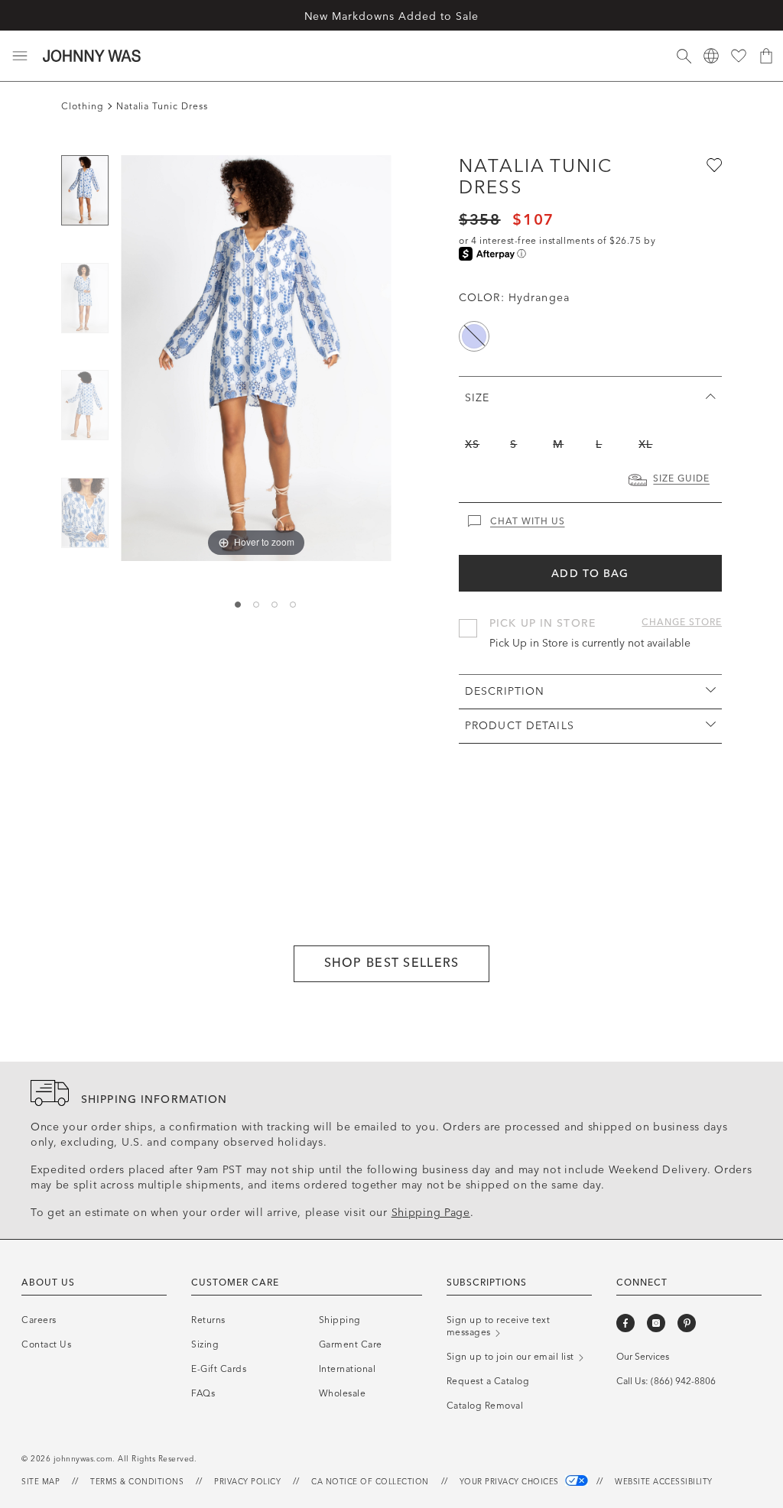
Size (477, 397)
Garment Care (350, 1344)
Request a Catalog (488, 1381)
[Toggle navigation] (20, 56)
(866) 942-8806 (683, 1381)
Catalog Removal (485, 1405)
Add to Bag (590, 573)
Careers (39, 1320)
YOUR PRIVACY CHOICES (511, 1482)
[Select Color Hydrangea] (474, 336)
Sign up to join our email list (512, 1356)
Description (504, 691)
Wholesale (342, 1393)
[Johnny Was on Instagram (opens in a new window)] (656, 1323)
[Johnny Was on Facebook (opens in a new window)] (625, 1323)
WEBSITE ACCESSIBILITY (664, 1482)
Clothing (82, 106)
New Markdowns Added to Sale (391, 16)
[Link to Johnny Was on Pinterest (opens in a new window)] (686, 1323)
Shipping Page (431, 1212)
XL (645, 444)
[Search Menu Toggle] (683, 55)
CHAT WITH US (527, 521)
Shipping (340, 1320)
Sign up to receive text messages (499, 1326)
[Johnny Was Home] (92, 56)
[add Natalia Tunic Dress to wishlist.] (712, 164)
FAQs (203, 1393)
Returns (208, 1320)
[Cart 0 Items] (766, 55)
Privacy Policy (247, 1482)
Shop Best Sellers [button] (392, 962)
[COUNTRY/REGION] (711, 55)
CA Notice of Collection (370, 1482)
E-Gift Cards (218, 1369)
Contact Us (46, 1344)
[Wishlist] (738, 55)
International (347, 1369)
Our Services (642, 1356)
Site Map (40, 1482)
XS (472, 444)
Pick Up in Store (542, 623)
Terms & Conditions (137, 1482)
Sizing (205, 1344)
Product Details (519, 725)
